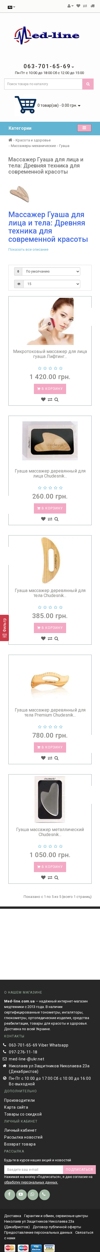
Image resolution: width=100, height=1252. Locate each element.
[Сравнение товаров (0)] (85, 6)
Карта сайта (16, 1107)
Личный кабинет (20, 1130)
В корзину (52, 389)
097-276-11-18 (23, 1052)
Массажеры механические (33, 146)
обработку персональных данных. (31, 1182)
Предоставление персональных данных (38, 1232)
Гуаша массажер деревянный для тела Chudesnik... (50, 593)
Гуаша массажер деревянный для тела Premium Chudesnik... (50, 712)
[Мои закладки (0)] (78, 6)
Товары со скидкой (23, 1114)
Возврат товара (20, 1144)
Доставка (13, 1216)
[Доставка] (92, 6)
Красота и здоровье (33, 140)
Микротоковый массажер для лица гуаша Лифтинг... (50, 354)
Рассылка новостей (23, 1137)
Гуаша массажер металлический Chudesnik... (50, 832)
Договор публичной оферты (57, 1227)
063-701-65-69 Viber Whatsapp (39, 1045)
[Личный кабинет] (71, 6)
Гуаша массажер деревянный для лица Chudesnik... (50, 473)
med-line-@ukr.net (26, 1059)
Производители (19, 1100)
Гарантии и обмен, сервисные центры (56, 1216)
